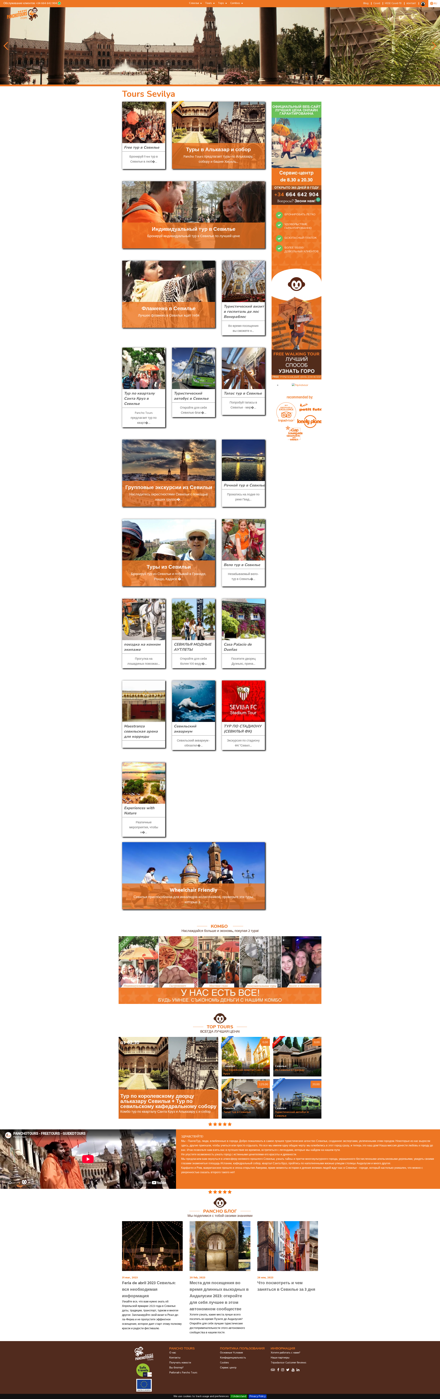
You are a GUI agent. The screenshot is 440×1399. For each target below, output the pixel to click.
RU (435, 3)
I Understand (238, 1396)
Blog (365, 3)
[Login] (423, 4)
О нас (172, 1353)
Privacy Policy (258, 1396)
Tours (209, 3)
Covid (376, 3)
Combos (235, 3)
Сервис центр (228, 1368)
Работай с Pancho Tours (183, 1373)
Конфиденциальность (233, 1358)
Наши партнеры (280, 1358)
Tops (221, 3)
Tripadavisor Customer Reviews (288, 1363)
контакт (411, 3)
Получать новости (180, 1363)
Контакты (174, 1358)
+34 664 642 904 (46, 3)
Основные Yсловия (231, 1353)
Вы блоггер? (176, 1368)
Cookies (224, 1363)
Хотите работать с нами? (285, 1353)
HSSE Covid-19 (393, 3)
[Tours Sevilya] (22, 20)
